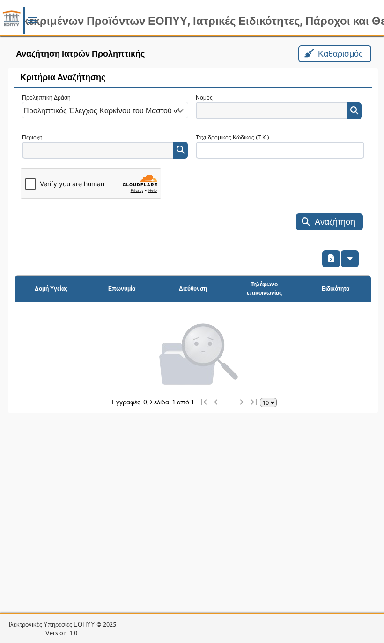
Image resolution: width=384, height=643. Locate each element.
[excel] (331, 258)
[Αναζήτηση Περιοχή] (180, 150)
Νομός (204, 97)
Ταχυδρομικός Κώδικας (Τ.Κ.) (232, 137)
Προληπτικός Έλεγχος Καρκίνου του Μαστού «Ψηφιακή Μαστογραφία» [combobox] (101, 110)
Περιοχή (32, 137)
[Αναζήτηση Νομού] (354, 110)
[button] (32, 22)
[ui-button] (350, 258)
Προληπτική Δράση (46, 97)
